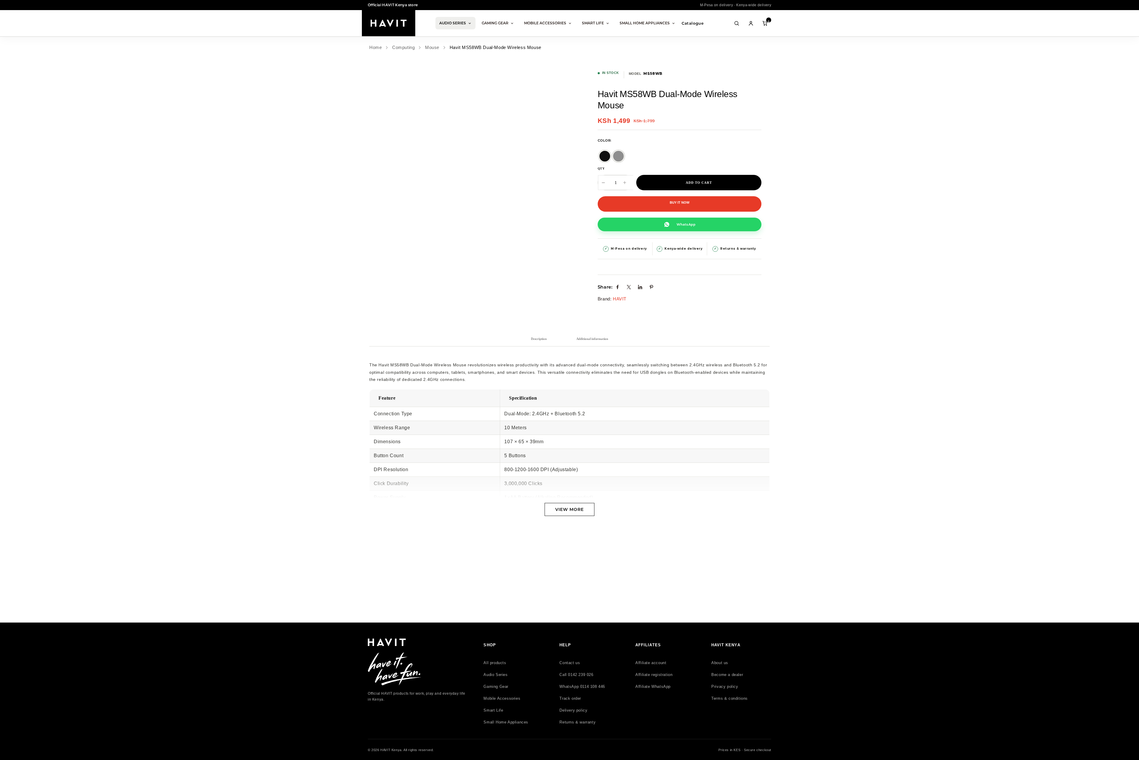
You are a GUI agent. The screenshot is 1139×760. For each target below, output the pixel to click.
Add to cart (699, 182)
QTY (601, 168)
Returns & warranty (577, 722)
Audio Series (452, 23)
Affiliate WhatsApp (653, 686)
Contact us (569, 663)
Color (604, 140)
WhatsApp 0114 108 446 (582, 686)
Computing (403, 47)
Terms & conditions (729, 698)
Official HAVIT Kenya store (393, 5)
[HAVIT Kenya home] (388, 23)
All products (494, 663)
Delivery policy (573, 710)
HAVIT (619, 298)
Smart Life (593, 23)
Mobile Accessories (545, 23)
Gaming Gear (495, 23)
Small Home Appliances (645, 23)
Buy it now (679, 202)
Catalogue (693, 23)
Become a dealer (727, 674)
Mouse (432, 47)
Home (375, 47)
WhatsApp (686, 224)
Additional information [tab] (592, 339)
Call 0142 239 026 (576, 674)
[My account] (751, 23)
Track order (570, 698)
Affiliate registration (653, 674)
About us (719, 663)
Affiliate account (650, 663)
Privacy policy (724, 686)
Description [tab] (539, 339)
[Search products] (736, 23)
